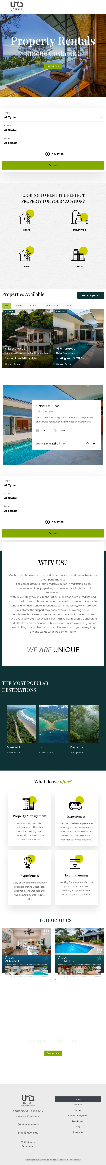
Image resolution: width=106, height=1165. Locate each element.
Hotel (80, 266)
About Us (78, 1104)
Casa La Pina (47, 406)
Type (7, 112)
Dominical (13, 747)
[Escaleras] (84, 724)
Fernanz (77, 1159)
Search (53, 165)
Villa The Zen (13, 349)
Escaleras (76, 747)
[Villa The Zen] (27, 338)
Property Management (78, 1115)
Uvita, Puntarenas (14, 353)
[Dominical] (21, 724)
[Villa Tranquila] (78, 338)
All (6, 305)
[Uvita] (53, 724)
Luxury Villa (79, 229)
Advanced (57, 153)
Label (7, 138)
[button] (5, 953)
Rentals (78, 1110)
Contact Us (78, 1132)
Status (8, 125)
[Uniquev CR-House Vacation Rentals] (16, 7)
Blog (78, 1126)
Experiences (77, 1121)
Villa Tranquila (66, 349)
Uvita (42, 747)
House (26, 229)
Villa (26, 266)
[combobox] (53, 116)
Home (78, 1099)
